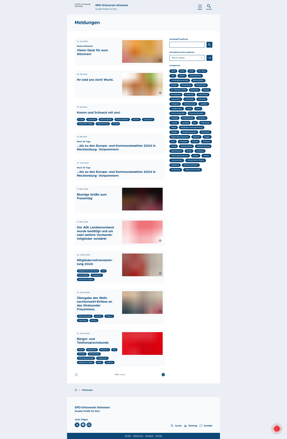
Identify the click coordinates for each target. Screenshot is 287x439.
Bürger (174, 85)
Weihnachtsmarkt (191, 165)
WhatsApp (175, 170)
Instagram (175, 104)
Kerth (198, 109)
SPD (173, 141)
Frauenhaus (203, 94)
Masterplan (205, 123)
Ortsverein (205, 132)
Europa (206, 90)
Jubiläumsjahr (176, 109)
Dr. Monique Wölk (178, 90)
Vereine (206, 156)
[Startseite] (76, 390)
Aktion (182, 76)
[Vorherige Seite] (76, 374)
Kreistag (174, 118)
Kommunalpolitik (178, 113)
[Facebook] (83, 424)
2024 (182, 71)
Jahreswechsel (189, 104)
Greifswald (189, 99)
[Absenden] (209, 58)
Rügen (207, 137)
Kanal (189, 109)
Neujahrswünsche (189, 132)
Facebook (189, 94)
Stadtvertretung (203, 146)
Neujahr (174, 132)
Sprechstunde (186, 146)
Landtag (185, 123)
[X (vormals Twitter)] (77, 424)
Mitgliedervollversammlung (192, 127)
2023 (173, 71)
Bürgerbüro (186, 85)
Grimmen (202, 99)
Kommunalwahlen (196, 113)
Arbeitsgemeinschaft (179, 80)
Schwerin (206, 141)
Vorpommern (176, 160)
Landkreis (202, 118)
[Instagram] (89, 424)
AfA (173, 76)
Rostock (196, 137)
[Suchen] (209, 45)
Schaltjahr (183, 141)
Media (173, 127)
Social (173, 146)
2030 (191, 71)
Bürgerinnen (201, 85)
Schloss (195, 141)
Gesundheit (175, 99)
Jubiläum (203, 104)
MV (194, 123)
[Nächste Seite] (163, 374)
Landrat (174, 123)
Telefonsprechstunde (179, 156)
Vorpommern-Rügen (195, 160)
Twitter (196, 156)
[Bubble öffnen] (276, 428)
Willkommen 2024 (192, 170)
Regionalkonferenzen (179, 137)
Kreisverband (187, 118)
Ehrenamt (195, 90)
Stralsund (200, 151)
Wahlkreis (175, 165)
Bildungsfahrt (198, 80)
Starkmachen (176, 151)
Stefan (189, 151)
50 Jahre (202, 71)
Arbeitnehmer (195, 76)
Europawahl (176, 94)
